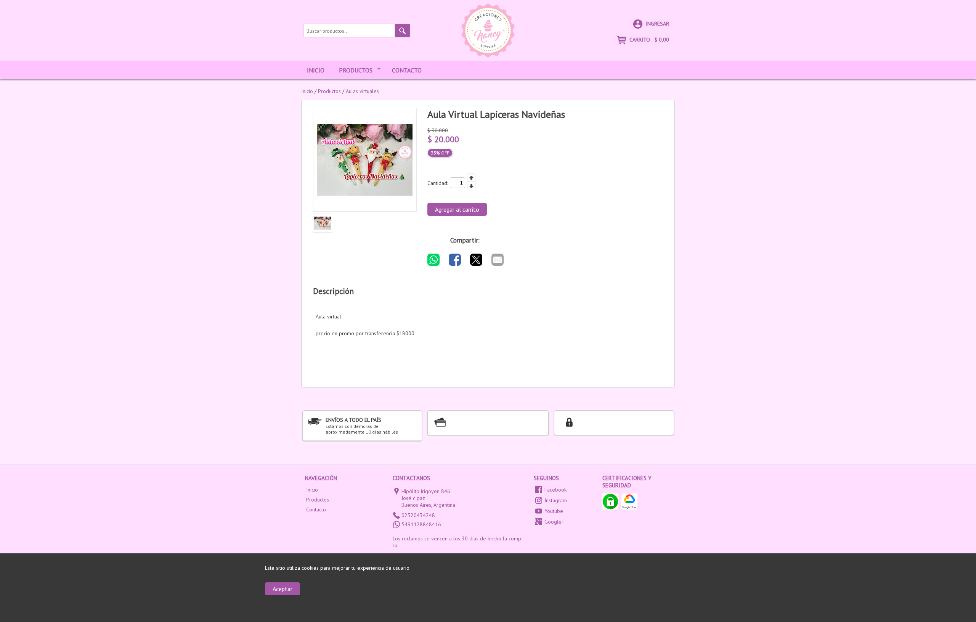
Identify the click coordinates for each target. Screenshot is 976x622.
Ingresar (656, 23)
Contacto (407, 70)
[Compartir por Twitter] (476, 260)
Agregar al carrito (457, 209)
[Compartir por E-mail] (497, 260)
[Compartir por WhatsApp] (433, 260)
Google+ (554, 521)
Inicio (315, 70)
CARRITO (648, 39)
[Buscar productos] (402, 30)
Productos (355, 70)
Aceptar (282, 589)
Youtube (553, 511)
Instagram (555, 500)
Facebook (555, 489)
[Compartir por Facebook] (455, 260)
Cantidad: (437, 183)
